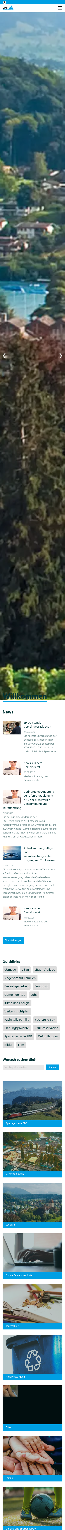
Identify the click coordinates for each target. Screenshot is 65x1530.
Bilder (8, 1045)
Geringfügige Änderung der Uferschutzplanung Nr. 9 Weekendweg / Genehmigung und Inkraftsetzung (28, 800)
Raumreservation (46, 1028)
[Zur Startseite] (8, 8)
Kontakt (52, 6)
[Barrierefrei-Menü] (4, 2)
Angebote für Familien (20, 978)
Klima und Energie (17, 1003)
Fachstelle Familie (16, 1020)
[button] (4, 356)
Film (21, 1045)
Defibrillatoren (48, 1036)
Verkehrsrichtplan (16, 1011)
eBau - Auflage (44, 969)
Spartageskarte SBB (18, 1036)
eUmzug (10, 969)
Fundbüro (41, 986)
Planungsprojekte (16, 1028)
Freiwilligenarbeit (16, 986)
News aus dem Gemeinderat (33, 765)
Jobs (34, 995)
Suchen (53, 1067)
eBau (25, 969)
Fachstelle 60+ (45, 1020)
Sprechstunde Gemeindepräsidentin (37, 724)
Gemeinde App (14, 995)
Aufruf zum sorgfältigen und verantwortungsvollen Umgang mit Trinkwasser (40, 854)
